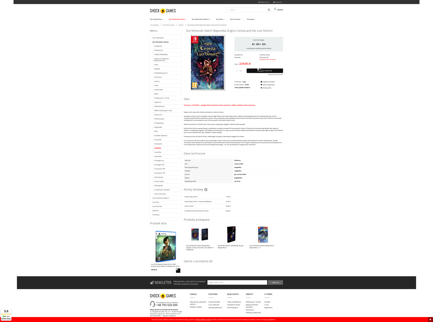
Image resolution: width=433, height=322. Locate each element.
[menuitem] (157, 19)
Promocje (155, 215)
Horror (157, 81)
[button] (267, 82)
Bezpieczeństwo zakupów (252, 306)
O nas (266, 305)
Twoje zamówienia (234, 302)
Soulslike (158, 152)
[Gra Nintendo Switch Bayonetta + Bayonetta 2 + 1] (263, 234)
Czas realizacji (213, 305)
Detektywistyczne (161, 73)
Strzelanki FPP (160, 169)
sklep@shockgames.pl (157, 314)
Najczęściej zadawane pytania (198, 303)
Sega (244, 82)
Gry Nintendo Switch (160, 42)
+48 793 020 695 (167, 305)
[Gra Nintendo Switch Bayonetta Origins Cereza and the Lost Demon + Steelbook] (200, 234)
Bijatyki (157, 69)
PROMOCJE (159, 50)
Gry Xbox (155, 202)
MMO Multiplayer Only (163, 110)
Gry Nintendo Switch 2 (160, 198)
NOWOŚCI (158, 46)
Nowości (155, 210)
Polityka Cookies (196, 307)
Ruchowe (158, 140)
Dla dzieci (158, 77)
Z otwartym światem (162, 190)
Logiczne (158, 102)
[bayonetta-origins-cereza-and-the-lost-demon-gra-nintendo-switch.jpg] (208, 63)
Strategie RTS (160, 165)
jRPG (156, 94)
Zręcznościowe (160, 194)
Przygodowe (159, 123)
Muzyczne (158, 115)
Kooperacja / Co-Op (162, 98)
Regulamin (268, 307)
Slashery (158, 148)
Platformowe (159, 119)
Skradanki (158, 144)
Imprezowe (159, 90)
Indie (156, 85)
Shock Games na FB (173, 314)
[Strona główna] (163, 10)
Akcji (156, 65)
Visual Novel (159, 181)
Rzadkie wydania (161, 135)
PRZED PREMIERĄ (161, 54)
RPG (156, 131)
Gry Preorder (157, 206)
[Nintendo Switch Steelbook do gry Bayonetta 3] (231, 234)
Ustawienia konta (233, 305)
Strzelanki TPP (160, 173)
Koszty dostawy (214, 302)
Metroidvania (160, 106)
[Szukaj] (269, 9)
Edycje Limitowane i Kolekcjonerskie (161, 60)
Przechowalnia (232, 307)
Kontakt (267, 302)
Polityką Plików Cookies (203, 320)
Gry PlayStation (158, 38)
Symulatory (159, 177)
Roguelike (158, 127)
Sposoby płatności (215, 307)
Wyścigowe (159, 185)
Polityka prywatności (253, 313)
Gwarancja (250, 310)
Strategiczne (159, 160)
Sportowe (158, 156)
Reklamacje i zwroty (253, 302)
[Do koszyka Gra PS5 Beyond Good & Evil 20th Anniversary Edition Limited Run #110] (178, 270)
